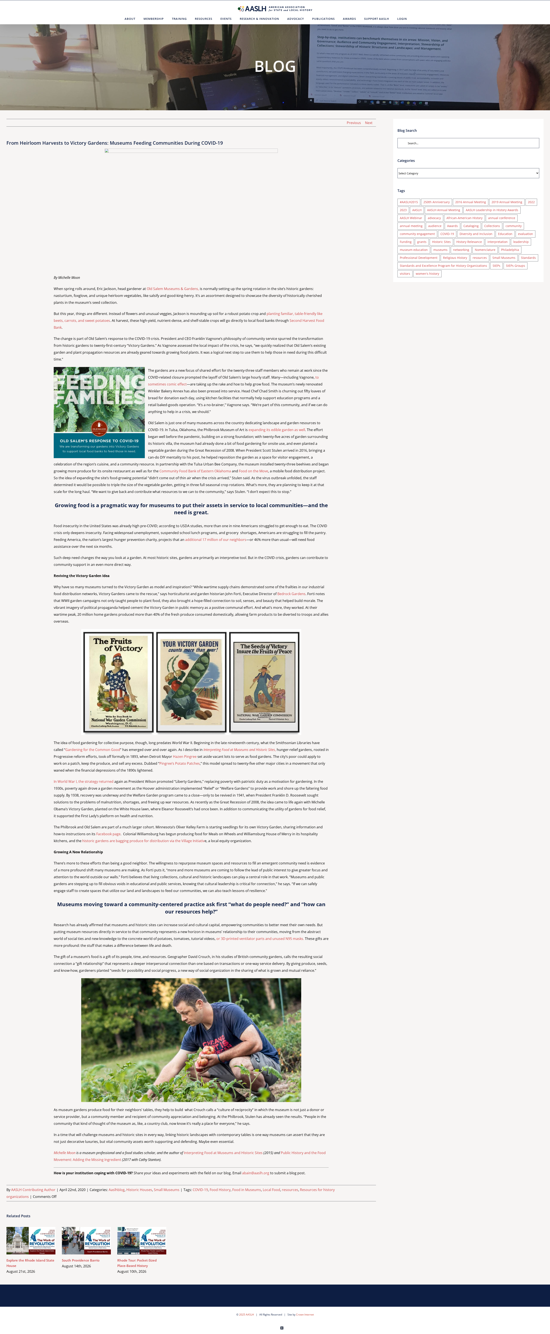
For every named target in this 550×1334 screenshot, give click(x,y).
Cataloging (471, 226)
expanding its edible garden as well (277, 429)
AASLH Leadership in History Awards (492, 210)
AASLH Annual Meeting (443, 210)
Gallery (37, 1240)
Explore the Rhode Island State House (25, 1240)
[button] (416, 18)
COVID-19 (200, 1189)
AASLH (417, 210)
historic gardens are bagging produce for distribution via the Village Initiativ (143, 840)
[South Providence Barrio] (86, 1240)
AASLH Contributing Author (33, 1189)
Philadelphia (510, 250)
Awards (452, 226)
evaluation (525, 234)
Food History (220, 1189)
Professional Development (418, 258)
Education (505, 234)
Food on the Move (253, 471)
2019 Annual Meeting (507, 202)
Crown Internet (305, 1314)
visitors (405, 274)
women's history (427, 274)
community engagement (417, 234)
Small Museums (166, 1189)
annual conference (501, 218)
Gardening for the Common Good (92, 749)
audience (435, 226)
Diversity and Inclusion (476, 234)
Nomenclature (485, 250)
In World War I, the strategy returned (83, 781)
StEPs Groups (515, 266)
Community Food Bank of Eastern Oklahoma (195, 471)
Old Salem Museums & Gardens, (173, 288)
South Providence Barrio (80, 1240)
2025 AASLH (246, 1314)
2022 (531, 202)
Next (369, 122)
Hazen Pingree (185, 756)
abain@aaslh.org (255, 1173)
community (514, 226)
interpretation (497, 242)
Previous (354, 122)
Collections (492, 226)
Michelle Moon (64, 1152)
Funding (406, 242)
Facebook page (108, 834)
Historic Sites (441, 242)
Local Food (271, 1189)
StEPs (496, 266)
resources (290, 1189)
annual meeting (411, 226)
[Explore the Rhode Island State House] (30, 1240)
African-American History (464, 218)
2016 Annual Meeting (470, 202)
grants (421, 242)
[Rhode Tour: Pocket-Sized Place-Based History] (141, 1240)
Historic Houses (139, 1189)
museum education (414, 250)
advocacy (434, 218)
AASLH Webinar (411, 218)
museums (440, 250)
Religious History (455, 258)
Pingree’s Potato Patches (179, 763)
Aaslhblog (117, 1189)
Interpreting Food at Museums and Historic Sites (223, 1152)
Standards (528, 258)
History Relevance (469, 242)
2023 (403, 210)
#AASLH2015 (409, 202)
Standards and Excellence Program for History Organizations (443, 266)
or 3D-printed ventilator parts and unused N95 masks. (260, 938)
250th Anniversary (436, 202)
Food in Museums (246, 1189)
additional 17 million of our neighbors (215, 539)
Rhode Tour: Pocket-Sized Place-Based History (136, 1240)
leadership (521, 242)
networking (461, 250)
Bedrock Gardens (291, 593)
